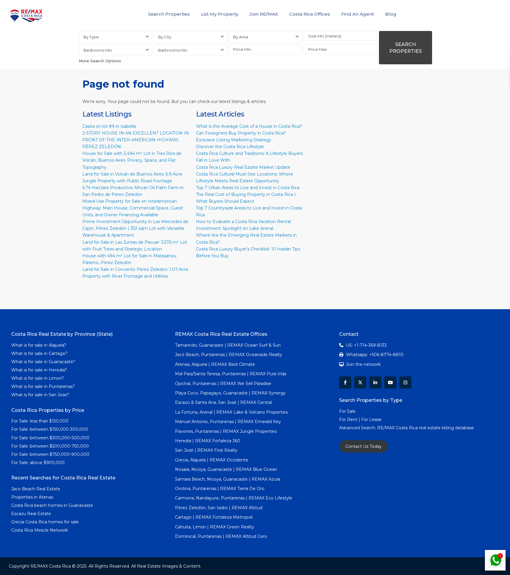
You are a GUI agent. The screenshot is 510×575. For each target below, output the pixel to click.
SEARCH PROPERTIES (405, 48)
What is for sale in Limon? (37, 378)
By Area (240, 37)
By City (164, 37)
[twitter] (360, 382)
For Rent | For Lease (360, 419)
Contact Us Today (363, 446)
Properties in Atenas (32, 497)
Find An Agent (357, 14)
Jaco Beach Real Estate (36, 489)
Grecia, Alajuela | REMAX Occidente (211, 460)
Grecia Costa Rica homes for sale (45, 522)
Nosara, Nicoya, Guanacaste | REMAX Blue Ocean (226, 469)
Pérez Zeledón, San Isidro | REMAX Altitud (218, 507)
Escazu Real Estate (31, 513)
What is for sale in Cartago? (39, 353)
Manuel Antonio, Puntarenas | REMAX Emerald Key (228, 421)
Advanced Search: (358, 427)
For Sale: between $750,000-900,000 (50, 454)
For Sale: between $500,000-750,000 (50, 446)
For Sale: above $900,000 (38, 462)
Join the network (363, 364)
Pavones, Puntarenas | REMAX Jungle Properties (226, 431)
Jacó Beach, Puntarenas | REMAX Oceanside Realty (228, 354)
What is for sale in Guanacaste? (43, 361)
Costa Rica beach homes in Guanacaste (52, 505)
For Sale (347, 411)
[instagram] (405, 382)
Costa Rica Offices (309, 14)
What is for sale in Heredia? (39, 370)
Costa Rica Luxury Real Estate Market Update (243, 167)
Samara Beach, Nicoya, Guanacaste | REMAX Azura (227, 479)
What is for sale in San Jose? (40, 394)
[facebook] (345, 382)
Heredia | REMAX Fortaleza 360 (207, 440)
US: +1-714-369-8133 (366, 345)
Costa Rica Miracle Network (39, 530)
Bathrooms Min (172, 50)
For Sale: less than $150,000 (39, 421)
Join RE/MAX (263, 14)
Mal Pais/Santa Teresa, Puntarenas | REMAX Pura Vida (230, 373)
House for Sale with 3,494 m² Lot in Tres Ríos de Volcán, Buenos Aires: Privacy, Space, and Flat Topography (132, 160)
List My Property (219, 14)
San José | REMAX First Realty (206, 450)
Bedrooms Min (98, 50)
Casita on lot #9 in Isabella (109, 126)
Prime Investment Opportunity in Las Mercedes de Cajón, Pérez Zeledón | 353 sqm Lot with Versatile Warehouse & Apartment (135, 228)
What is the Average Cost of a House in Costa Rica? (249, 126)
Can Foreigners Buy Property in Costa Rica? (241, 133)
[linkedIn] (375, 382)
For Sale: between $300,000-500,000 (50, 437)
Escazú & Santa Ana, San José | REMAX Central (223, 402)
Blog (390, 14)
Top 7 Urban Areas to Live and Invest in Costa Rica (248, 187)
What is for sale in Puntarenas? (43, 386)
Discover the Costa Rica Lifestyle (230, 146)
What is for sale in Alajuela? (38, 345)
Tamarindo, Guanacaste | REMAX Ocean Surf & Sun (228, 345)
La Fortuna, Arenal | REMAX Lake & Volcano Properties (231, 412)
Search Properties (169, 14)
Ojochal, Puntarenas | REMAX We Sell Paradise (223, 383)
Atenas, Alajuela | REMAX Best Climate (215, 364)
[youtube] (390, 382)
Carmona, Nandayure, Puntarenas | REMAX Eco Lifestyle (233, 498)
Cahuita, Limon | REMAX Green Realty (214, 527)
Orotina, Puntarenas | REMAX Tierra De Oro (219, 488)
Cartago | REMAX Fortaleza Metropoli (214, 517)
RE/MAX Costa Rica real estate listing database (426, 427)
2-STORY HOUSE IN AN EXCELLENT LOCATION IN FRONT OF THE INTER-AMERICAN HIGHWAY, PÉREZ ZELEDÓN (135, 139)
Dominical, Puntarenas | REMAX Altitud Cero (221, 536)
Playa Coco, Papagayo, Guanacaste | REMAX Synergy (230, 393)
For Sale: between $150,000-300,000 (49, 429)
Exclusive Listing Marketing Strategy (233, 139)
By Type (91, 37)
